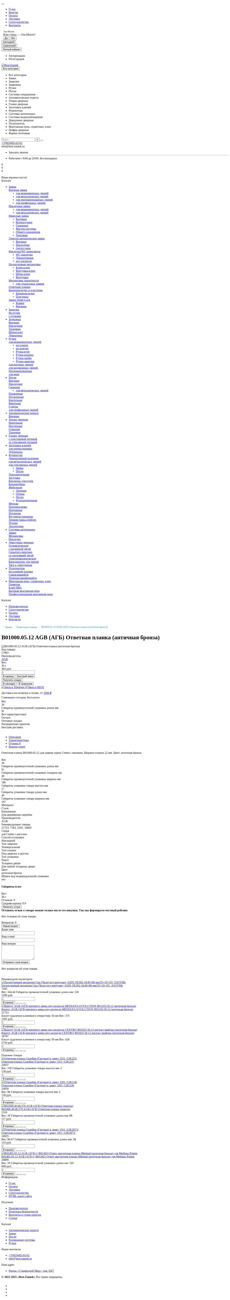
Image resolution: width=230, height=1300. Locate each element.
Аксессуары (23, 248)
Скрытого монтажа (20, 552)
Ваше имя (7, 929)
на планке (22, 345)
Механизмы (16, 535)
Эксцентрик (16, 526)
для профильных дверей (30, 202)
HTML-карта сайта (20, 1196)
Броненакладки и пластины (26, 290)
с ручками (15, 316)
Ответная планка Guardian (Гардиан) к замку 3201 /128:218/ (37, 1085)
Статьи (13, 1218)
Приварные (16, 393)
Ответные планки (20, 286)
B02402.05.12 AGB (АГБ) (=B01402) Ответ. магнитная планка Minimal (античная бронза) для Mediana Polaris (67, 1156)
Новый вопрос (10, 926)
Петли (12, 377)
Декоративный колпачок (24, 458)
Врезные (21, 241)
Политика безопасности (23, 1211)
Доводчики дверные (21, 542)
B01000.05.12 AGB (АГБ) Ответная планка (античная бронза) (74, 627)
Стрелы (13, 406)
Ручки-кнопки (24, 354)
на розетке (22, 348)
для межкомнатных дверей (32, 193)
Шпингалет (16, 332)
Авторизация (17, 55)
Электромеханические (22, 558)
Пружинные (16, 396)
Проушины (15, 510)
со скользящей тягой (21, 555)
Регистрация (16, 59)
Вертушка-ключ (25, 270)
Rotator (20, 303)
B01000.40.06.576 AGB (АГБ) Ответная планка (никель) (35, 1109)
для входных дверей (21, 364)
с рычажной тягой (20, 548)
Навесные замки (19, 215)
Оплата (13, 15)
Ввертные (15, 403)
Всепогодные (24, 222)
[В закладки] (20, 1003)
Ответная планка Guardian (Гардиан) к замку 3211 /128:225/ (37, 1061)
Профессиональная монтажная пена (31, 594)
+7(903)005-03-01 (11, 143)
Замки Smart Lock (19, 299)
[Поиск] (41, 140)
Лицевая (21, 490)
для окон (14, 374)
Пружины (15, 513)
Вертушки (22, 277)
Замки (12, 186)
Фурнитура (15, 455)
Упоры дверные (18, 419)
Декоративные (25, 257)
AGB (4, 659)
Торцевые (15, 329)
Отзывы (15, 743)
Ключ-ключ (23, 267)
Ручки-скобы (24, 358)
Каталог (6, 1224)
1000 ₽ (47, 692)
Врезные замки (18, 189)
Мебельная (15, 487)
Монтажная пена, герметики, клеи (30, 581)
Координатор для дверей (24, 561)
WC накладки (24, 254)
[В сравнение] (24, 1003)
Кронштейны (17, 484)
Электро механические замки (27, 238)
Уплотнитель (17, 568)
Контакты (15, 25)
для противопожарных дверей (34, 199)
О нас (12, 9)
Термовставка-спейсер (22, 519)
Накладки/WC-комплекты (24, 251)
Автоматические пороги (24, 413)
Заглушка (14, 477)
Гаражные (22, 225)
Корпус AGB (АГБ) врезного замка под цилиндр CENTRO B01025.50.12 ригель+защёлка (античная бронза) (67, 1033)
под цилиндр (24, 261)
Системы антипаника (22, 529)
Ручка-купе (23, 351)
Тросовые (22, 235)
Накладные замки (19, 206)
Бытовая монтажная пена (24, 590)
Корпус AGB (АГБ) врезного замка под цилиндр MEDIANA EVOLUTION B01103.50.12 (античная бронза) (67, 1009)
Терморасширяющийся (23, 577)
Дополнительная (19, 474)
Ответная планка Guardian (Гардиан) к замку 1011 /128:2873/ (38, 1132)
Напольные (16, 422)
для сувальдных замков (30, 283)
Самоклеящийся (18, 574)
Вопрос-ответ (17, 746)
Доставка (14, 18)
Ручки (12, 338)
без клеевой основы (21, 571)
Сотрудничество (19, 22)
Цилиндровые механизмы (25, 264)
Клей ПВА (15, 587)
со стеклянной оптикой (23, 442)
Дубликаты (15, 451)
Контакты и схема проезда (25, 1214)
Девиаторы (15, 335)
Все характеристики (13, 714)
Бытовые (21, 219)
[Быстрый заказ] (17, 1003)
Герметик (14, 584)
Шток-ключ (23, 274)
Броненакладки (25, 293)
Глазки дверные (18, 435)
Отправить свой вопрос (15, 962)
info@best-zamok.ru (20, 1258)
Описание (15, 736)
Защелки (14, 309)
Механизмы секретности (24, 280)
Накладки (15, 539)
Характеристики (19, 740)
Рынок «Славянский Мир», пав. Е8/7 (31, 1270)
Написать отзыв (11, 907)
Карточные (15, 400)
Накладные (23, 244)
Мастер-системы (26, 228)
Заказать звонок (18, 152)
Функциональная (26, 500)
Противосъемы (18, 506)
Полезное (7, 1202)
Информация (9, 1177)
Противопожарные (20, 371)
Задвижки (15, 319)
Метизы (13, 503)
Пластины (22, 296)
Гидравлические (19, 545)
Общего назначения (28, 232)
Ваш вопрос (8, 943)
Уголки (13, 523)
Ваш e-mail (8, 936)
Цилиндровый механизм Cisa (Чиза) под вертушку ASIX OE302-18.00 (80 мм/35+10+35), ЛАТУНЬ (62, 985)
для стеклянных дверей (23, 464)
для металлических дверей (32, 196)
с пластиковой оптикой (23, 438)
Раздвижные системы (22, 1239)
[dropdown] (2, 3)
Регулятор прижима (21, 516)
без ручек (14, 312)
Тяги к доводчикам (20, 565)
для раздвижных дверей (23, 367)
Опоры (20, 493)
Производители (18, 606)
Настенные (15, 426)
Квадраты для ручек (21, 480)
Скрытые (14, 387)
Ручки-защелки (25, 361)
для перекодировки (20, 448)
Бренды (13, 12)
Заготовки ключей (20, 445)
